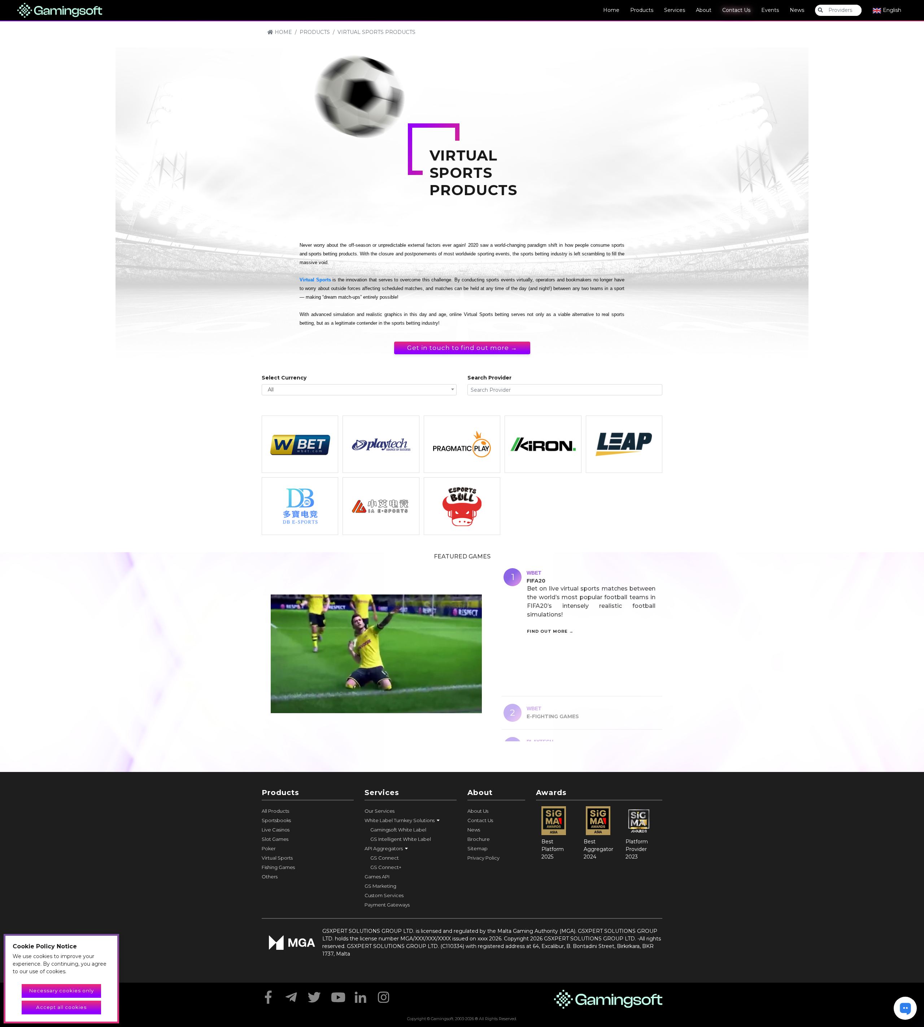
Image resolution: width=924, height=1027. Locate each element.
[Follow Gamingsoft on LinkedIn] (360, 995)
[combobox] (359, 389)
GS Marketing (380, 886)
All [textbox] (271, 389)
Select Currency (284, 377)
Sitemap (477, 848)
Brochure (478, 839)
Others (270, 876)
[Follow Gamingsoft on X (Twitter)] (314, 995)
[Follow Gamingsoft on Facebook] (268, 995)
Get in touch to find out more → (462, 347)
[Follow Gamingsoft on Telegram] (291, 995)
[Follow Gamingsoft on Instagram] (383, 995)
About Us (477, 811)
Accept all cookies (61, 1007)
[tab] (582, 628)
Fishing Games (278, 867)
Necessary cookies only (61, 990)
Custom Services (384, 895)
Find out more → (550, 631)
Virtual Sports (315, 279)
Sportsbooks (276, 820)
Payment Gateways (387, 905)
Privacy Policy (483, 858)
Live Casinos (275, 830)
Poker (269, 848)
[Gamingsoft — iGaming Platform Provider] (59, 9)
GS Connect (384, 858)
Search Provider (489, 377)
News (797, 10)
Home (611, 10)
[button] (411, 820)
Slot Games (275, 839)
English (891, 10)
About (703, 10)
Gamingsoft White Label (398, 830)
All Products (275, 811)
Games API (377, 876)
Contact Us (736, 10)
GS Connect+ (385, 867)
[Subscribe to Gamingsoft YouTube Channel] (337, 995)
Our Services (380, 811)
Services (674, 10)
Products (641, 10)
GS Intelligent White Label (400, 839)
